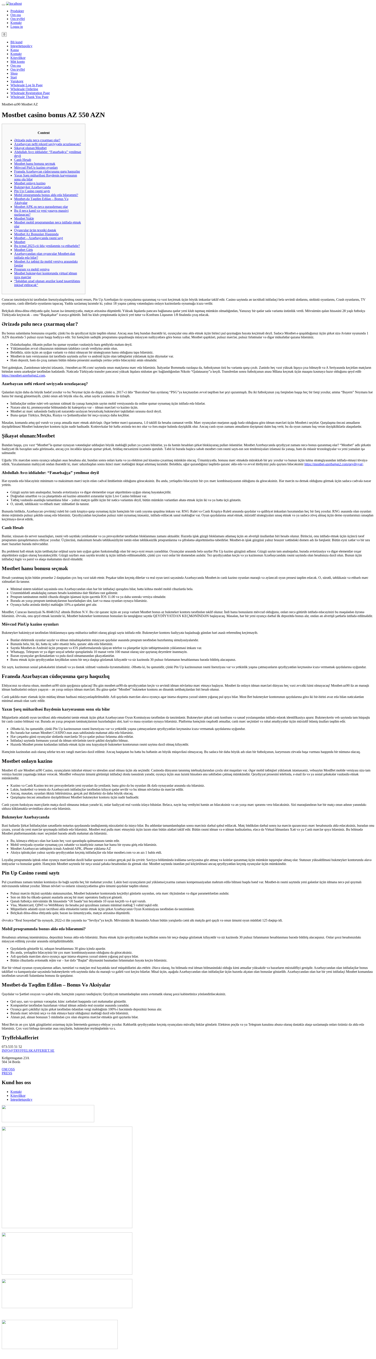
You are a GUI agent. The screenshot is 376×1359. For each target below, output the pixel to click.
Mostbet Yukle (24, 218)
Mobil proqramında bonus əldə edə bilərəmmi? (46, 195)
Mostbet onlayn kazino (29, 183)
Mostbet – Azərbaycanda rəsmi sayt (38, 238)
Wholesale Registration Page (30, 93)
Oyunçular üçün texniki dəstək (35, 230)
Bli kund (16, 42)
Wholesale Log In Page (26, 85)
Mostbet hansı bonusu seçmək (34, 163)
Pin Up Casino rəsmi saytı (32, 191)
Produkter (17, 11)
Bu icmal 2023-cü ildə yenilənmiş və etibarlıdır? (47, 246)
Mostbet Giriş (23, 250)
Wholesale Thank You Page (29, 97)
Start (13, 77)
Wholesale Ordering (24, 89)
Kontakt (16, 23)
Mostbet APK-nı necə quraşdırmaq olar (41, 207)
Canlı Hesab (22, 160)
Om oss (15, 15)
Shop (14, 73)
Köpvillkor (17, 58)
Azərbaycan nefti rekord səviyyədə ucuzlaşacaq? (47, 144)
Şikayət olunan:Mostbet (30, 148)
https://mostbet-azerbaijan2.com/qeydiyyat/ (333, 464)
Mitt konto (17, 61)
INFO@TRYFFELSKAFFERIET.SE (28, 1050)
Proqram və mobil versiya (31, 269)
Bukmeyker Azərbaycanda (32, 187)
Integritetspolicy (21, 46)
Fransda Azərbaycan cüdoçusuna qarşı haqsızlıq (47, 171)
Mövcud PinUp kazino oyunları (36, 167)
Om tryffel (17, 19)
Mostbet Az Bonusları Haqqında (36, 234)
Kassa (14, 50)
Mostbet (19, 242)
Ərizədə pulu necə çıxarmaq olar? (37, 140)
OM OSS (8, 1069)
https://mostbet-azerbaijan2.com (23, 375)
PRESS (7, 1073)
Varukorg (16, 81)
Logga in (16, 26)
